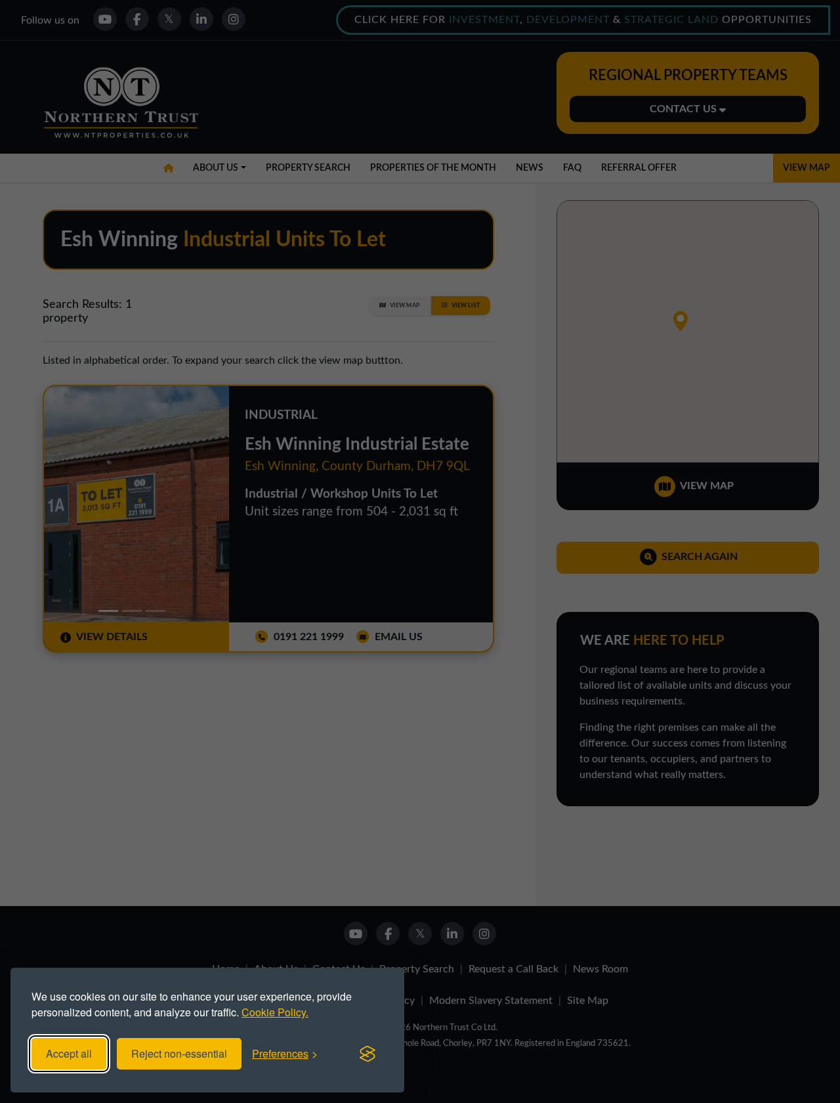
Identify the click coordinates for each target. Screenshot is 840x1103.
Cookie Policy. (275, 1012)
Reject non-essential (179, 1053)
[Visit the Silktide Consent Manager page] (367, 1054)
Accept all (69, 1053)
